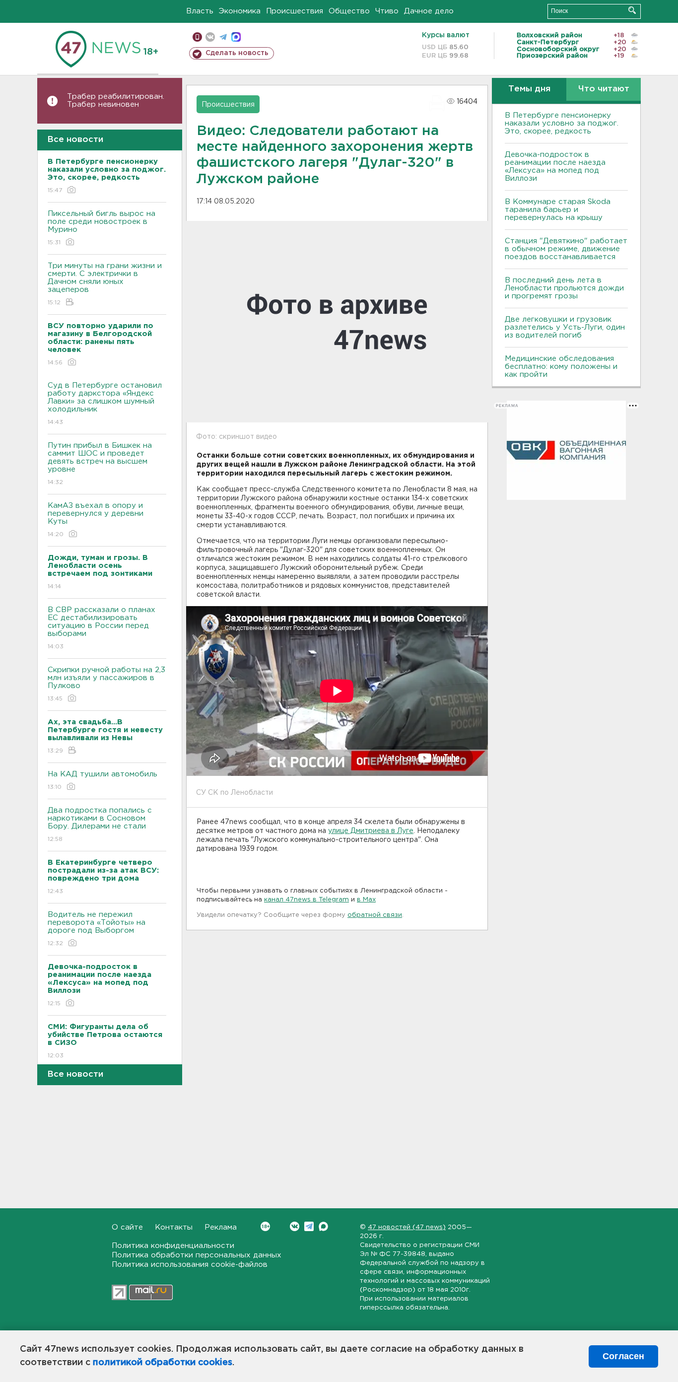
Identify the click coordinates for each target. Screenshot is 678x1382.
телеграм (223, 37)
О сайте (127, 1227)
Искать (632, 10)
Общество (349, 11)
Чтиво (387, 11)
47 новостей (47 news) (407, 1227)
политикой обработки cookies (162, 1363)
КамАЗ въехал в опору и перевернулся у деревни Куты (95, 519)
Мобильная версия (197, 37)
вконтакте (210, 37)
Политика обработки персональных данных (196, 1255)
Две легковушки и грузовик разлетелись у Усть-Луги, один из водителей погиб (565, 327)
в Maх (366, 899)
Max (323, 1226)
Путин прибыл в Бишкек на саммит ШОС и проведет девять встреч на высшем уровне (100, 463)
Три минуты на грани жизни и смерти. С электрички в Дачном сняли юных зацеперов (105, 284)
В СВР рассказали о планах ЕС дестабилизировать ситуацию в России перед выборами (101, 628)
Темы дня (529, 89)
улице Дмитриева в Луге (370, 831)
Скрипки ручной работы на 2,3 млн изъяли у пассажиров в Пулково (106, 684)
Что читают (603, 89)
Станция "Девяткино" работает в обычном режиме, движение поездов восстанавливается (566, 249)
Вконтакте (294, 1226)
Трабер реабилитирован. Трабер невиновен (115, 100)
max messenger (236, 37)
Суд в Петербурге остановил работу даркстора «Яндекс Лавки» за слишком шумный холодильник (105, 403)
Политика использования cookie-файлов (190, 1264)
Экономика (240, 11)
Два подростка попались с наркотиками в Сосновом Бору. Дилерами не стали (100, 824)
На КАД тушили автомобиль (102, 780)
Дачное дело (429, 11)
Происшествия (294, 11)
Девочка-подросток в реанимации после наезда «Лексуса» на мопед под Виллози (555, 166)
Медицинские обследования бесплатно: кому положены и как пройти (561, 366)
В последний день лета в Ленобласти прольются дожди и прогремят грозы (564, 288)
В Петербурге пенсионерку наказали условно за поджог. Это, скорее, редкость (561, 123)
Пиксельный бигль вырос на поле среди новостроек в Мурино (101, 227)
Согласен (623, 1356)
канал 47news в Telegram (306, 899)
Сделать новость (237, 53)
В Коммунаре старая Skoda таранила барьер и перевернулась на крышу (557, 210)
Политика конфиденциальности (173, 1246)
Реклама (220, 1227)
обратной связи (374, 915)
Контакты (174, 1227)
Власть (199, 11)
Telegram (309, 1226)
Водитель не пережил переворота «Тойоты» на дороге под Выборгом (96, 928)
